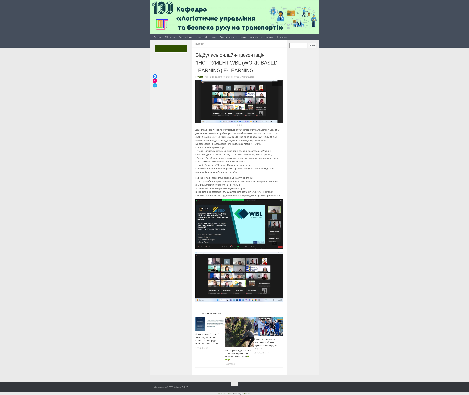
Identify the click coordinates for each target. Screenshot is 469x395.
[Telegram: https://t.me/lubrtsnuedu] (155, 85)
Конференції (201, 37)
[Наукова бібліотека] (174, 48)
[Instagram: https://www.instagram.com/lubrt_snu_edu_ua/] (155, 81)
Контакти (269, 37)
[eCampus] (182, 48)
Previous (274, 83)
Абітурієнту (170, 37)
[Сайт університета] (171, 48)
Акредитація (256, 37)
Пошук (312, 45)
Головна (157, 37)
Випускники (282, 37)
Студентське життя (228, 37)
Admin (200, 77)
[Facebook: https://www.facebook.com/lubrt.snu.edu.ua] (155, 76)
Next (279, 83)
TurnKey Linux (245, 390)
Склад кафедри (185, 37)
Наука (213, 37)
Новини (243, 37)
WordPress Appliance (225, 390)
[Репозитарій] (178, 48)
